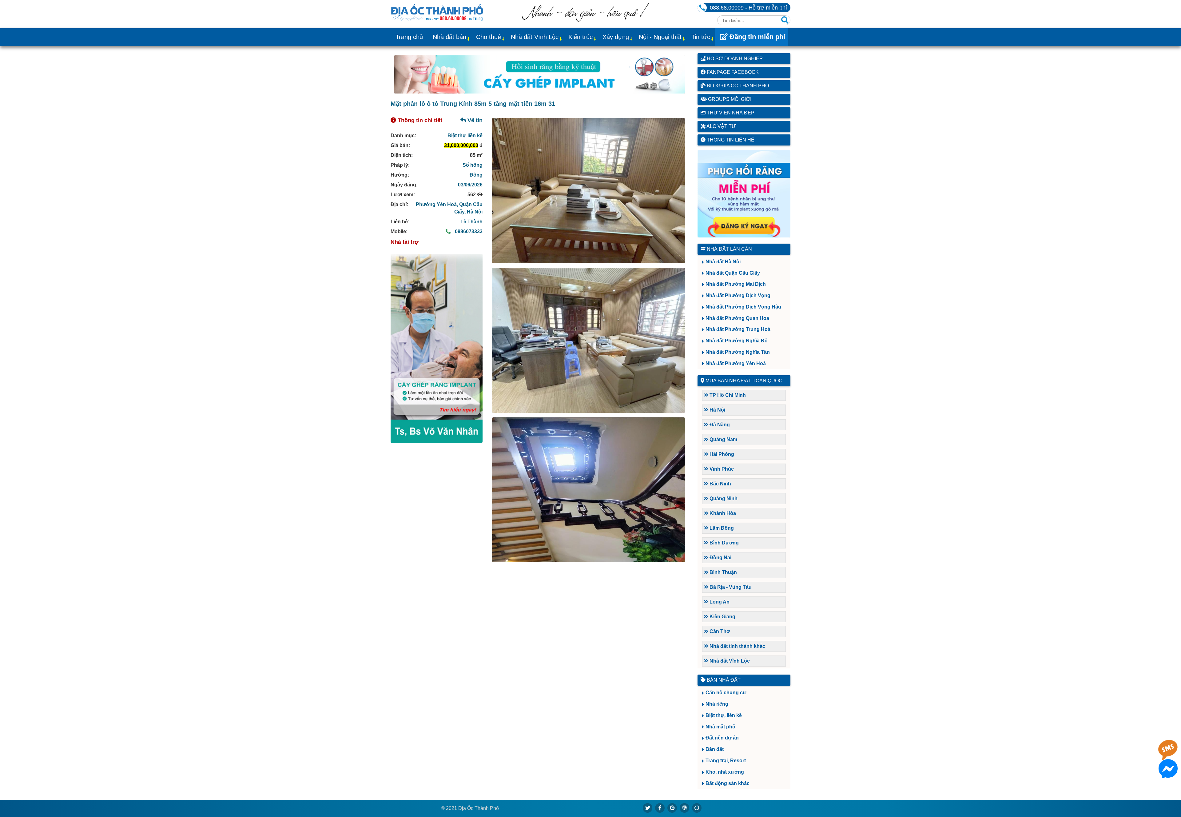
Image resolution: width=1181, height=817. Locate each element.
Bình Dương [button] (723, 542)
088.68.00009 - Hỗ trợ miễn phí (748, 8)
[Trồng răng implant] (437, 348)
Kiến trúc (580, 37)
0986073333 (468, 231)
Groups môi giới (729, 99)
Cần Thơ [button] (719, 631)
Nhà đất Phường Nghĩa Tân (738, 352)
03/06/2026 (470, 184)
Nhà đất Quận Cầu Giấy (733, 273)
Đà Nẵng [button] (719, 424)
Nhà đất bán (449, 37)
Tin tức (700, 37)
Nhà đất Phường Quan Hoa (737, 318)
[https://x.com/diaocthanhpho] (648, 808)
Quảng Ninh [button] (723, 498)
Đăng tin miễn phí (756, 37)
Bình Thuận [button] (722, 572)
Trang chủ (409, 37)
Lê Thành (471, 221)
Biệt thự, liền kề (724, 715)
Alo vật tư (721, 126)
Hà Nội (475, 211)
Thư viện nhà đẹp (730, 112)
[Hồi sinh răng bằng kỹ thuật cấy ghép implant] (539, 74)
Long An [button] (719, 601)
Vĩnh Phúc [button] (721, 469)
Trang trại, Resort (726, 760)
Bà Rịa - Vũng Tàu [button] (730, 587)
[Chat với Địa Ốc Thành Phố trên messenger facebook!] (1168, 774)
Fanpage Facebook (732, 72)
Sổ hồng (473, 165)
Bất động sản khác (728, 783)
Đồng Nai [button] (719, 557)
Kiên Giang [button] (721, 616)
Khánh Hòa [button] (722, 513)
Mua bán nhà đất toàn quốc (744, 380)
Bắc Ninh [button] (719, 483)
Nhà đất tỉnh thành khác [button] (736, 646)
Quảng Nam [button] (722, 439)
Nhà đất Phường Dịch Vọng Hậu (743, 306)
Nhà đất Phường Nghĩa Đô (737, 340)
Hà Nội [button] (716, 409)
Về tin (474, 120)
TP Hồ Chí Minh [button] (727, 395)
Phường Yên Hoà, (437, 204)
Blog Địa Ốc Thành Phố (737, 85)
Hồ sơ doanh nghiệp (734, 58)
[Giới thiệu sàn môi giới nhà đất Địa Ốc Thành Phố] (585, 19)
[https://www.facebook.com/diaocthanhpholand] (660, 808)
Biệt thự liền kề (465, 135)
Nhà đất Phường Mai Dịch (736, 284)
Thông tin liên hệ (730, 139)
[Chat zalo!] (1168, 754)
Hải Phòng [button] (721, 454)
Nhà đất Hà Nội (723, 261)
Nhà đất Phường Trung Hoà (738, 329)
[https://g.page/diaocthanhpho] (672, 808)
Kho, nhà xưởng (725, 772)
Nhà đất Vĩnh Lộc (535, 37)
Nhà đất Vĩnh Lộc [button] (729, 661)
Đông (476, 174)
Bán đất (715, 749)
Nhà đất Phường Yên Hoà (736, 363)
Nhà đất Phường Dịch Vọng (738, 295)
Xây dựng (615, 37)
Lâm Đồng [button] (721, 528)
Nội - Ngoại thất (660, 37)
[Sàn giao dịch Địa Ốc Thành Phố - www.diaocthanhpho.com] (437, 12)
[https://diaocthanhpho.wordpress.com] (684, 808)
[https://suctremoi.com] (697, 808)
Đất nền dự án (722, 737)
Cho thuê (488, 37)
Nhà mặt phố (720, 726)
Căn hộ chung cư (726, 692)
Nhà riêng (717, 704)
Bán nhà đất (723, 680)
